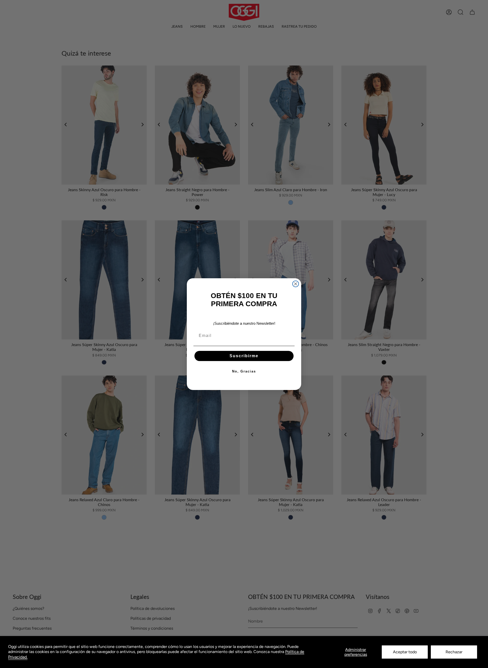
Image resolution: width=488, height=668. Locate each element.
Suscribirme (244, 356)
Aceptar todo (405, 651)
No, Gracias (244, 371)
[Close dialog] (296, 284)
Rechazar (454, 651)
